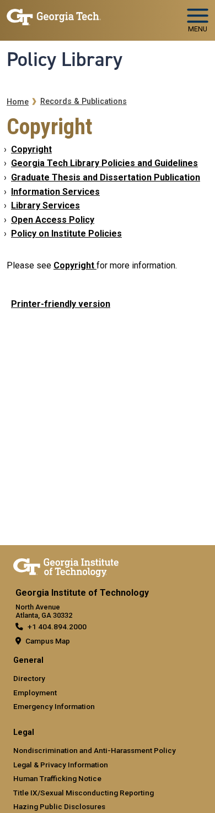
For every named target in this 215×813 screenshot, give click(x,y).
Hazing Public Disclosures (59, 806)
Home (18, 102)
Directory (29, 678)
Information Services (55, 191)
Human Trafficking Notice (57, 778)
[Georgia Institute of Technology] (54, 15)
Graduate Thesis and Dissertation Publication (105, 177)
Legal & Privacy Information (60, 764)
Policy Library (64, 59)
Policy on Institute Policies (66, 233)
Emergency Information (54, 706)
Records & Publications (83, 101)
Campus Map (47, 640)
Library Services (45, 205)
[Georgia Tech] (66, 565)
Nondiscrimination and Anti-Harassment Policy (94, 750)
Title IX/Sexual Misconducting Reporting (83, 792)
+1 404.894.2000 (57, 626)
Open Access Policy (52, 220)
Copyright (31, 149)
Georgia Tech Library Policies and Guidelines (104, 163)
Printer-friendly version (60, 304)
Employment (35, 692)
